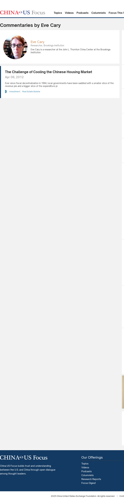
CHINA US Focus (22, 12)
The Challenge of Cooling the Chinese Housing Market (48, 72)
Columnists (98, 12)
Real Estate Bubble (31, 91)
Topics (58, 12)
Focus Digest (88, 483)
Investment (14, 91)
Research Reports (91, 479)
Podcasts (82, 12)
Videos (69, 12)
